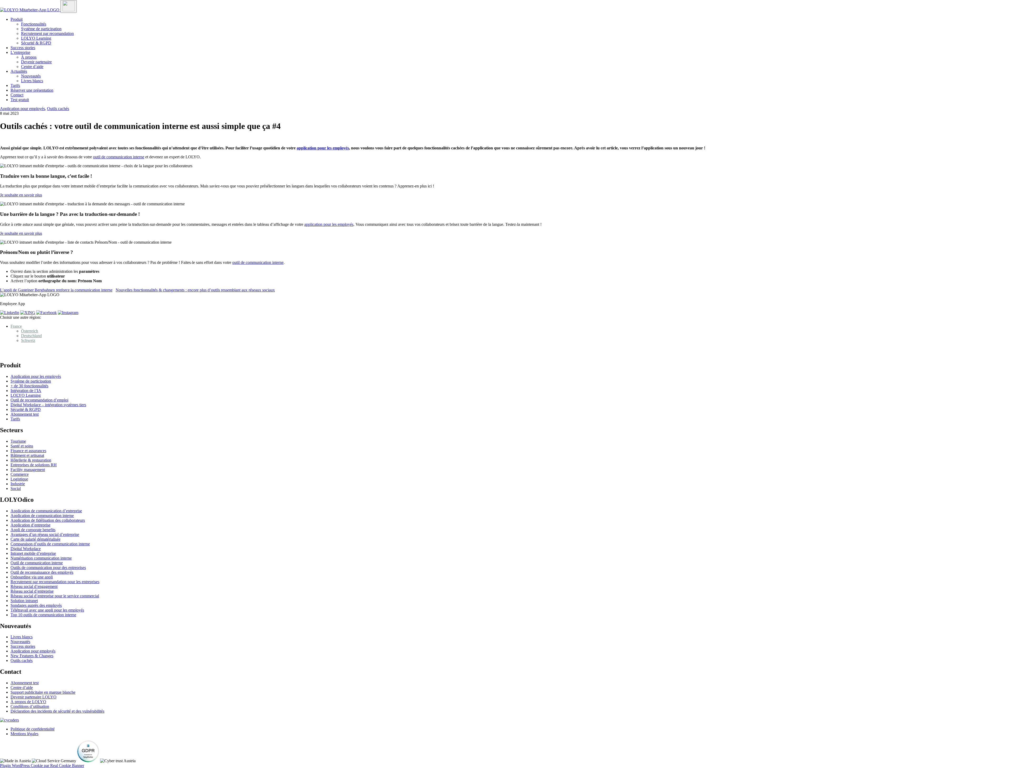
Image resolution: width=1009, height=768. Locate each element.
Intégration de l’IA (26, 390)
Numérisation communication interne (41, 558)
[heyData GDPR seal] (88, 761)
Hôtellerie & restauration (31, 460)
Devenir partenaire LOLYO (33, 697)
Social (16, 488)
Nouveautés (31, 76)
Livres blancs (32, 81)
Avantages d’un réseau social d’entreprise (45, 534)
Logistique (19, 479)
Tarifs (15, 85)
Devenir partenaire (36, 62)
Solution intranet (24, 600)
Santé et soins (22, 446)
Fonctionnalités (33, 24)
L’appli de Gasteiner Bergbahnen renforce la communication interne (56, 290)
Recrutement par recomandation (47, 33)
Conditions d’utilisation (30, 706)
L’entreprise (20, 52)
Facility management (28, 469)
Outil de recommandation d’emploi (39, 400)
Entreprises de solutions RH (34, 465)
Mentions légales (24, 734)
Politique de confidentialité (33, 729)
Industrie (18, 484)
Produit (17, 19)
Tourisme (18, 441)
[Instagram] (68, 312)
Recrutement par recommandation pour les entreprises (55, 581)
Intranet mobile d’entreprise (33, 553)
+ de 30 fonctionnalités (29, 386)
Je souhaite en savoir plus (21, 195)
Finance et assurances (28, 450)
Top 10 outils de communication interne (43, 615)
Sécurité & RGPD (36, 43)
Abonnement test (25, 414)
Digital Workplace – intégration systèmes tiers (48, 405)
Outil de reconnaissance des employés (42, 572)
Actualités (19, 71)
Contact (17, 95)
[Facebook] (46, 312)
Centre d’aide (32, 66)
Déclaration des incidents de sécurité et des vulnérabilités (57, 711)
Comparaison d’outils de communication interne (50, 544)
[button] (16, 326)
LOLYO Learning (36, 38)
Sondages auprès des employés (36, 605)
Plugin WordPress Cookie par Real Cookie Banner (42, 765)
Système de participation (41, 29)
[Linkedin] (9, 312)
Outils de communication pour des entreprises (48, 567)
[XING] (27, 312)
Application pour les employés (36, 376)
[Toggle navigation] (68, 6)
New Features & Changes (32, 656)
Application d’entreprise (30, 525)
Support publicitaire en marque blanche (43, 692)
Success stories (23, 47)
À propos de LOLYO (28, 701)
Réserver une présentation (32, 90)
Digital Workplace (26, 548)
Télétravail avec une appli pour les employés (47, 610)
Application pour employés (22, 108)
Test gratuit (20, 99)
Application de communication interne (42, 515)
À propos (29, 57)
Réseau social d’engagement (34, 586)
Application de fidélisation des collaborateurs (48, 520)
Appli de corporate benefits (33, 529)
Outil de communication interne (37, 563)
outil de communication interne (118, 157)
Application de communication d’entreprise (46, 511)
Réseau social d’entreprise (32, 591)
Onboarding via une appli (32, 577)
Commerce (20, 474)
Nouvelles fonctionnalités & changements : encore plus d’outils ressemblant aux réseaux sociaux (195, 290)
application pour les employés (323, 148)
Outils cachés (58, 108)
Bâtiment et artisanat (27, 455)
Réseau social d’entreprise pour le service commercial (55, 596)
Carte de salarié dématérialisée (35, 539)
